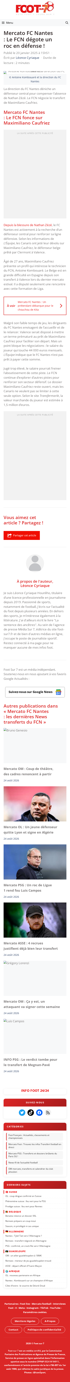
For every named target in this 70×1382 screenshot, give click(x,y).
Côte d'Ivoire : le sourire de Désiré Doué (25, 1285)
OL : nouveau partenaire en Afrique (22, 1275)
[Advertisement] (35, 175)
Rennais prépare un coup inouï (20, 1221)
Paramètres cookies (34, 1312)
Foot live (25, 1303)
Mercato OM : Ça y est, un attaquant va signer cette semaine (32, 1004)
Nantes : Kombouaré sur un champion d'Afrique (29, 1280)
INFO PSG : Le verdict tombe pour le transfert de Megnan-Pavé (30, 1062)
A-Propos (50, 1321)
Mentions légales (25, 1321)
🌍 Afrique (12, 1271)
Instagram (33, 1307)
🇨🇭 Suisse (11, 1191)
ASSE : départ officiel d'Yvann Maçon (23, 1266)
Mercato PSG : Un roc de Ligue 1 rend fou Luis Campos (28, 888)
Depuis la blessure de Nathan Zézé (28, 225)
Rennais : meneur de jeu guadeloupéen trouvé (28, 1260)
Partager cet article (24, 535)
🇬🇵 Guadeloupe (15, 1251)
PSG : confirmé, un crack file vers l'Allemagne (27, 1246)
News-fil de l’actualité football (23, 1162)
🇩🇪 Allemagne (14, 1231)
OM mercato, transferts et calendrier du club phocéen (30, 1170)
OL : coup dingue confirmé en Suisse (23, 1196)
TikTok (44, 1307)
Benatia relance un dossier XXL (20, 1216)
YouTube (55, 1307)
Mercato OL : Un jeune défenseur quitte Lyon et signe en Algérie (30, 829)
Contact (13, 1329)
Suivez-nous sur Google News (31, 692)
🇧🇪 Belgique (13, 1211)
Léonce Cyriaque (35, 585)
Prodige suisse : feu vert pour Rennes (23, 1206)
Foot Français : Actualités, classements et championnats (28, 1137)
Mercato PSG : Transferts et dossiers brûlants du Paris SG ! (32, 1155)
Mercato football (41, 1303)
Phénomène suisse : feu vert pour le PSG (25, 1201)
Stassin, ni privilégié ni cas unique (22, 1226)
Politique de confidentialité (44, 1329)
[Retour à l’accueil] (35, 8)
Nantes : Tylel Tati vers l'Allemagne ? (23, 1235)
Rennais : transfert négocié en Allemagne (25, 1240)
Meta (22, 1307)
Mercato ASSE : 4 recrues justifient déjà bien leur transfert (31, 946)
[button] (67, 22)
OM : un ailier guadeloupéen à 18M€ (23, 1255)
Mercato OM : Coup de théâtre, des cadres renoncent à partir (28, 771)
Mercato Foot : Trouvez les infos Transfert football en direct (34, 1146)
